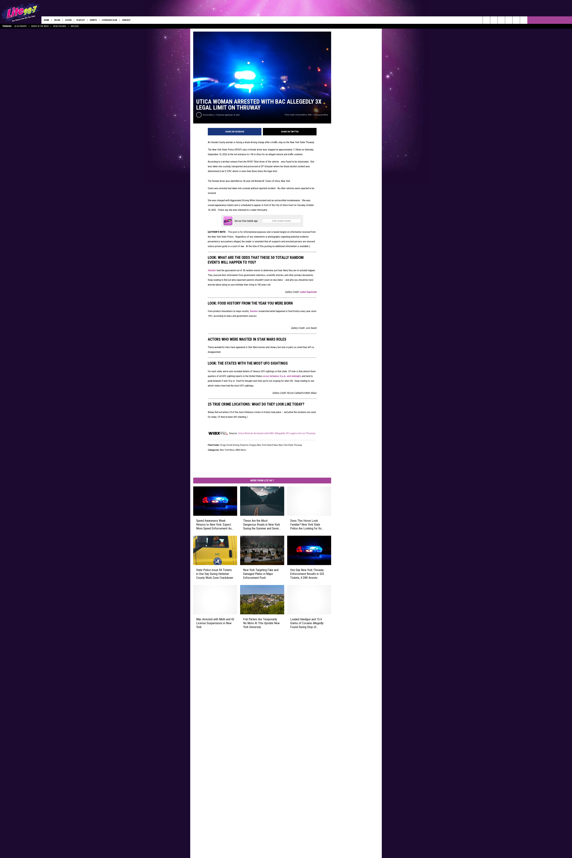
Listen (68, 20)
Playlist (80, 20)
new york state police (267, 445)
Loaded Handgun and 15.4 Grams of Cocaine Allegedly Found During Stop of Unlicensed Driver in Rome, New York (307, 623)
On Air (57, 20)
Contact (126, 20)
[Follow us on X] (516, 20)
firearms (244, 445)
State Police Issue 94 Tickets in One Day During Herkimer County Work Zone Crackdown (214, 573)
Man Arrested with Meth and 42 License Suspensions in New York (215, 623)
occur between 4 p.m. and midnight (282, 376)
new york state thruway (290, 445)
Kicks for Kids (59, 26)
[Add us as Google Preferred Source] (494, 20)
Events (93, 20)
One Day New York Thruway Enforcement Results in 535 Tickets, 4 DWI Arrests (307, 573)
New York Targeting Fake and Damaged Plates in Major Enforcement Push (260, 573)
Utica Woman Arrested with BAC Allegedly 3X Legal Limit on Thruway (276, 433)
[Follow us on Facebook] (501, 20)
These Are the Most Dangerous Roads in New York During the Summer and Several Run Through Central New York (262, 524)
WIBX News (241, 450)
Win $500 (75, 26)
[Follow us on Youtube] (523, 20)
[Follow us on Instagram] (508, 20)
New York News (227, 450)
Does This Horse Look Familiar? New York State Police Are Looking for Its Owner (305, 524)
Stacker (212, 270)
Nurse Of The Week (40, 26)
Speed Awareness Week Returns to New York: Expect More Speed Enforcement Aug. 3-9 (215, 524)
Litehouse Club (109, 20)
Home (46, 20)
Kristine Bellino (208, 115)
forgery (252, 445)
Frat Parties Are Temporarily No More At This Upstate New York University (261, 623)
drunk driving (233, 445)
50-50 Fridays (20, 26)
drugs (223, 445)
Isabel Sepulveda (308, 291)
